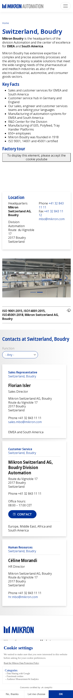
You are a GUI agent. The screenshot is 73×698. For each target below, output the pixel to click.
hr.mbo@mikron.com (23, 597)
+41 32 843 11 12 (51, 213)
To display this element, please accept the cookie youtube (36, 157)
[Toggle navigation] (65, 6)
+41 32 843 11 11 (51, 205)
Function (8, 348)
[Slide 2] (40, 292)
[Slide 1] (33, 292)
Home (5, 23)
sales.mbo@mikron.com (25, 422)
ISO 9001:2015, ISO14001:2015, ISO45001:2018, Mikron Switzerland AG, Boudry (30, 315)
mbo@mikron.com (52, 219)
